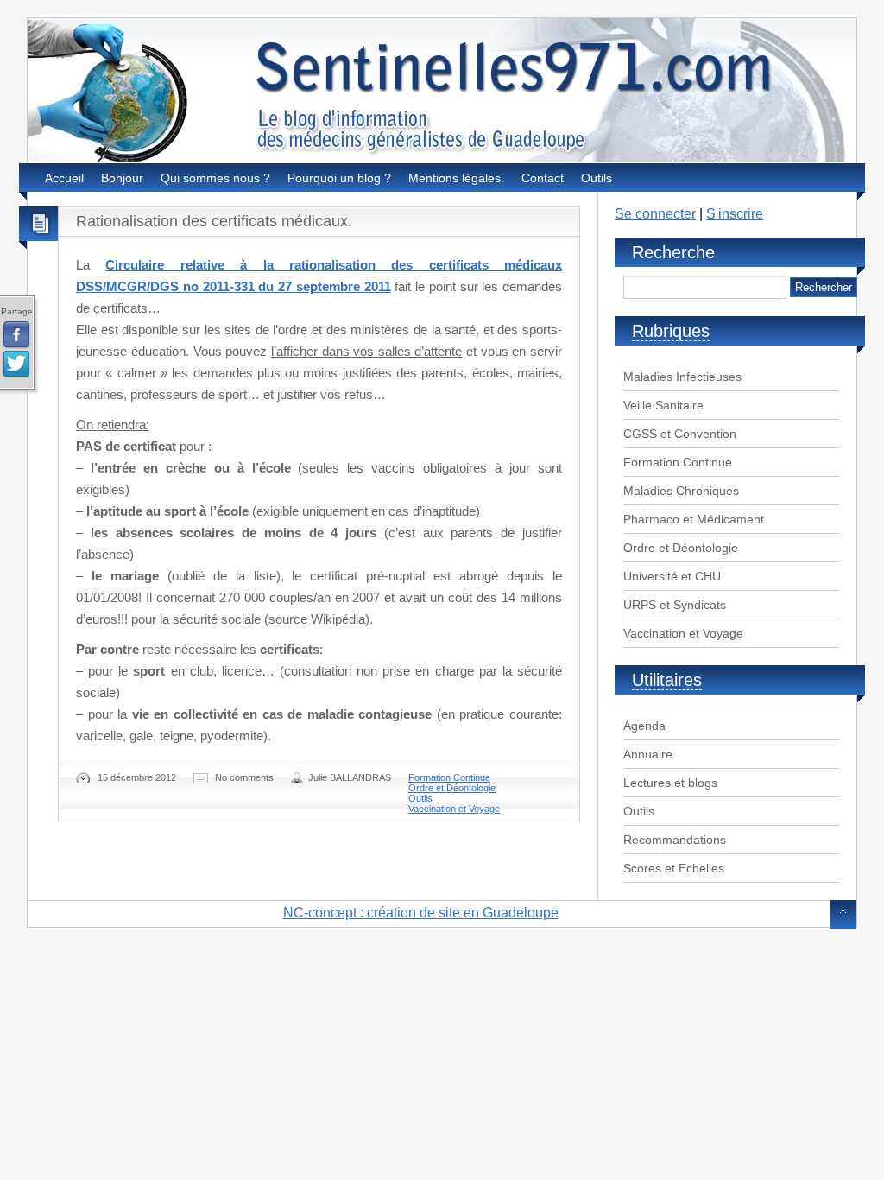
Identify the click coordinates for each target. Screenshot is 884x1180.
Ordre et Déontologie (452, 788)
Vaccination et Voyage (454, 808)
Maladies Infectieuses (682, 377)
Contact (542, 178)
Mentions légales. (456, 178)
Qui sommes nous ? (215, 178)
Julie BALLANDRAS (349, 777)
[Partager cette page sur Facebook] (16, 335)
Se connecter (655, 213)
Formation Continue (449, 777)
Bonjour (122, 178)
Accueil (64, 178)
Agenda (644, 726)
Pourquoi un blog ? (339, 178)
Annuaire (647, 754)
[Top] (843, 916)
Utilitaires (667, 679)
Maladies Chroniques (681, 491)
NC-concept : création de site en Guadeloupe (421, 912)
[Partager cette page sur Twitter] (16, 364)
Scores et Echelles (673, 868)
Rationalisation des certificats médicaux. (214, 221)
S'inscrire (734, 213)
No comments (244, 777)
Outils (596, 178)
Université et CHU (672, 576)
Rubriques (671, 330)
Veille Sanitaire (663, 405)
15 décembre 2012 (137, 777)
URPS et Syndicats (674, 605)
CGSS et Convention (679, 434)
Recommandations (674, 840)
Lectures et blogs (670, 783)
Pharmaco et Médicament (693, 519)
